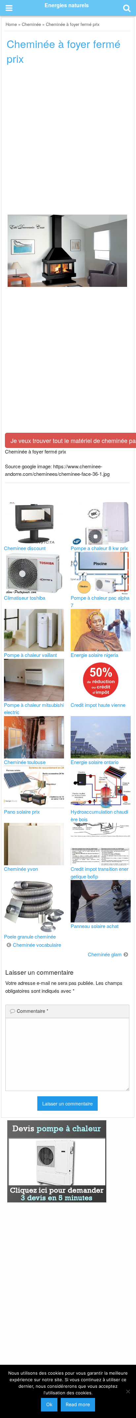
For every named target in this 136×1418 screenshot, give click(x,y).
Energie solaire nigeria (94, 654)
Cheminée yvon (21, 868)
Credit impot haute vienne (98, 704)
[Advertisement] (68, 141)
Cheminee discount (25, 548)
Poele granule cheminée (30, 936)
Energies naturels (67, 5)
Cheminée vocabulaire (37, 944)
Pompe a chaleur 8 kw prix (99, 548)
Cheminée (31, 24)
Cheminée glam (105, 954)
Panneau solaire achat (95, 925)
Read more (78, 1404)
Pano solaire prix (22, 811)
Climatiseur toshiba (24, 597)
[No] (127, 1391)
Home (11, 24)
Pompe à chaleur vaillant (30, 654)
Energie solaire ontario (95, 761)
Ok (49, 1404)
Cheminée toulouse (25, 761)
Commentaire (32, 1011)
